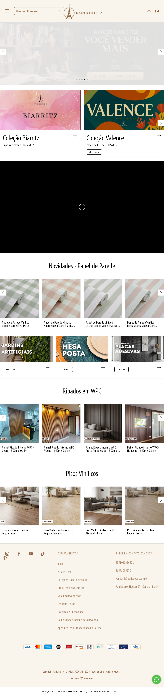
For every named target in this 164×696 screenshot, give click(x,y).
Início (61, 564)
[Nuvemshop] (82, 679)
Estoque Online (66, 604)
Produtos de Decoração (71, 588)
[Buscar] (60, 11)
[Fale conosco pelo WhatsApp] (156, 679)
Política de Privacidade (71, 612)
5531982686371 (125, 562)
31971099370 (123, 570)
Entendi (117, 691)
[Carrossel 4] (82, 53)
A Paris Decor (65, 572)
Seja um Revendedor (69, 596)
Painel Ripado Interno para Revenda (78, 620)
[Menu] (7, 11)
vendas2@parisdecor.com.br (132, 578)
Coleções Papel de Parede (72, 580)
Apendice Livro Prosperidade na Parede (80, 628)
